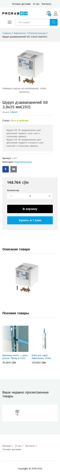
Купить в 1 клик (30, 220)
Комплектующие (23, 162)
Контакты (46, 4)
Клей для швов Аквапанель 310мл (41, 356)
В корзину (30, 209)
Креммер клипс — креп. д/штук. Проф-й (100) (15, 356)
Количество (13, 190)
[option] (15, 346)
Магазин (6, 446)
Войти (56, 15)
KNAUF (14, 112)
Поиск (54, 22)
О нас (36, 4)
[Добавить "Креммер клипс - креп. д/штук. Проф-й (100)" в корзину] (15, 350)
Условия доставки (21, 4)
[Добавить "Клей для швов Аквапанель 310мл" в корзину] (44, 350)
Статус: (6, 120)
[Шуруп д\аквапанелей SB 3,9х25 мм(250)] (5, 169)
